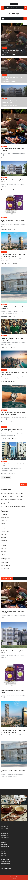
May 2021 (3, 551)
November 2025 (5, 518)
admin (13, 82)
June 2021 (3, 549)
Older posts (7, 477)
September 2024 (5, 532)
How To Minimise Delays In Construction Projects (13, 465)
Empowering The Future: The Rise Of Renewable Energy (12, 430)
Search (25, 18)
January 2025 (4, 523)
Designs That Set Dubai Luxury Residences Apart (11, 102)
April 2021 (3, 554)
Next (21, 8)
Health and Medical (5, 574)
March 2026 (4, 515)
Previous (24, 24)
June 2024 (3, 534)
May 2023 (3, 546)
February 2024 (4, 543)
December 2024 (5, 526)
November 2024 (5, 529)
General (4, 75)
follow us (25, 8)
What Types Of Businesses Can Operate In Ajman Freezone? (14, 373)
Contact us (14, 4)
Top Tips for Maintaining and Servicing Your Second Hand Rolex (13, 413)
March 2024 (4, 540)
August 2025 (4, 520)
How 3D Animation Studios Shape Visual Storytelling (13, 308)
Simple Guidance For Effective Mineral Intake (12, 221)
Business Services (5, 565)
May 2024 (3, 537)
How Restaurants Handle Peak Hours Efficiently (13, 78)
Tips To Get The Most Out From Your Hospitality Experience (12, 339)
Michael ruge (14, 13)
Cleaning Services (5, 568)
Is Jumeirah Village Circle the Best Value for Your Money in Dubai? (13, 255)
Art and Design (4, 563)
